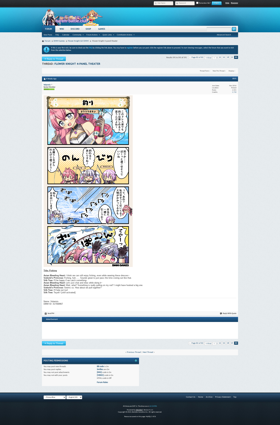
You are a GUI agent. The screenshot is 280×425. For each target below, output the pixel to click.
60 (236, 57)
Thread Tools (204, 71)
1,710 (234, 92)
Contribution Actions (124, 35)
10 (220, 57)
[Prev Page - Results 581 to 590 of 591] (214, 57)
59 (232, 57)
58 (228, 57)
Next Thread (148, 352)
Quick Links (107, 35)
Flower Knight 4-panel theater (77, 64)
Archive (209, 397)
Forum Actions (92, 35)
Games (101, 29)
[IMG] (99, 372)
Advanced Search (224, 35)
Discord (75, 29)
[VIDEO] (100, 375)
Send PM (51, 313)
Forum (48, 29)
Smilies (100, 369)
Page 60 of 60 (197, 57)
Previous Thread (134, 352)
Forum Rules (102, 382)
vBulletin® (139, 410)
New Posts (48, 35)
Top (234, 397)
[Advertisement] (140, 330)
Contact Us (190, 397)
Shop (88, 29)
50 (224, 57)
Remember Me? (204, 3)
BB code (100, 366)
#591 (234, 79)
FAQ (57, 35)
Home (200, 397)
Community (77, 35)
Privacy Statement (223, 397)
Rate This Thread (219, 71)
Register (234, 3)
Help (227, 3)
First (209, 58)
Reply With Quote (229, 313)
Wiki (62, 29)
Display (231, 71)
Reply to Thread (54, 58)
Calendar (65, 35)
